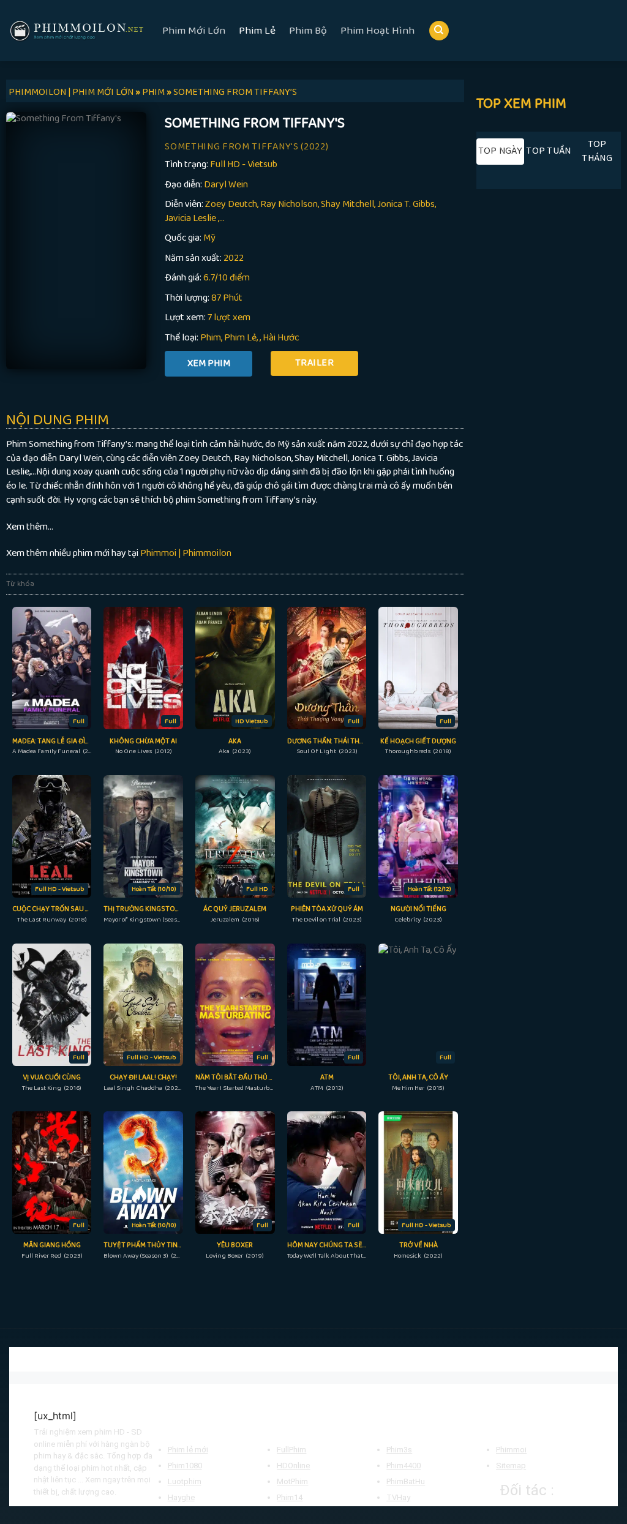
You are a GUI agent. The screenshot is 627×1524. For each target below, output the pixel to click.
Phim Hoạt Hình (377, 30)
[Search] (439, 31)
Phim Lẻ (257, 30)
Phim (210, 337)
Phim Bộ (308, 30)
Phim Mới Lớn (193, 30)
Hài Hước (281, 337)
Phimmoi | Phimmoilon (185, 553)
